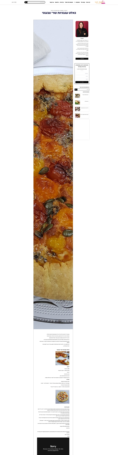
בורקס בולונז (86, 101)
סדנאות (57, 2)
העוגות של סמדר (69, 2)
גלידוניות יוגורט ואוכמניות (84, 107)
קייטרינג (62, 2)
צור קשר (52, 2)
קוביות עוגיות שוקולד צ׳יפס (84, 114)
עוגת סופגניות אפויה (85, 94)
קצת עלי (83, 2)
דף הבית (88, 2)
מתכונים (78, 2)
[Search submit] (26, 2)
